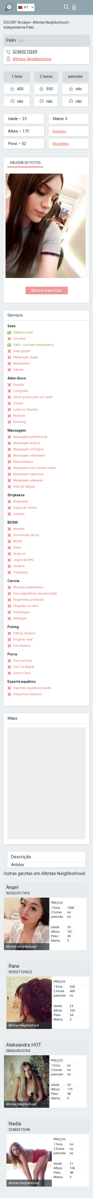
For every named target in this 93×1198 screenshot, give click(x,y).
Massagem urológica (28, 449)
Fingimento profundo (28, 599)
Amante (18, 529)
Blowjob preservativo (28, 587)
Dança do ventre (24, 507)
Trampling (20, 572)
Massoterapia (23, 461)
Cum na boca (22, 660)
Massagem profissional (30, 437)
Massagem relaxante (28, 480)
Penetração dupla (25, 357)
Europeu (59, 131)
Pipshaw (19, 415)
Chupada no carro (26, 606)
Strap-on (19, 553)
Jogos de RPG (23, 560)
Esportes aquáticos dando (32, 688)
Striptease (20, 501)
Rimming (19, 422)
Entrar (75, 5)
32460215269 (25, 51)
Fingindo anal (22, 639)
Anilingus (20, 618)
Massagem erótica (26, 443)
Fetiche (18, 369)
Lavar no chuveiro (25, 409)
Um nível (19, 338)
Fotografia (20, 391)
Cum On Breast (23, 667)
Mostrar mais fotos (46, 290)
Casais (18, 403)
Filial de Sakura (24, 486)
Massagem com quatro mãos (34, 468)
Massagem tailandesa (29, 455)
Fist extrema (22, 645)
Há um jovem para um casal (33, 397)
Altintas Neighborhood (50, 22)
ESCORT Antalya (17, 22)
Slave (17, 547)
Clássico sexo (23, 332)
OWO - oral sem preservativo (33, 345)
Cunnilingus (21, 612)
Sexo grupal (21, 351)
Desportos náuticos (27, 694)
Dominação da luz (26, 535)
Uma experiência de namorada (35, 593)
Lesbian (19, 514)
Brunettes (61, 143)
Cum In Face (22, 673)
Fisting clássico (24, 633)
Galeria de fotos (25, 163)
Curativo (19, 566)
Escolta (18, 384)
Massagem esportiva (28, 474)
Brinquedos (21, 363)
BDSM (17, 541)
